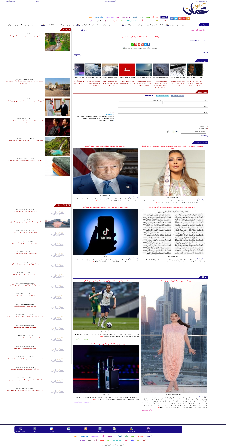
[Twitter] (162, 96)
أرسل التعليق (203, 135)
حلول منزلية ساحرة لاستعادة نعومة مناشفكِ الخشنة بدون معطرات (25, 160)
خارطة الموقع (131, 431)
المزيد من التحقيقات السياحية (81, 339)
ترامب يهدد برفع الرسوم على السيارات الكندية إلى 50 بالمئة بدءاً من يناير (105, 146)
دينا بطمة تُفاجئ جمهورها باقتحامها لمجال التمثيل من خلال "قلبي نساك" (25, 358)
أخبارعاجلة (202, 30)
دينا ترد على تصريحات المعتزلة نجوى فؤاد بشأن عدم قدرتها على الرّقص (25, 390)
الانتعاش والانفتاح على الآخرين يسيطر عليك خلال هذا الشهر (25, 285)
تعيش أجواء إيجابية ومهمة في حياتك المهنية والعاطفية (25, 369)
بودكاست (148, 431)
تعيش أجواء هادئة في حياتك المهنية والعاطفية (25, 232)
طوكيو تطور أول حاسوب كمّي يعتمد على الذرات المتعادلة (86, 24)
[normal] (84, 30)
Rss (86, 431)
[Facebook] (177, 96)
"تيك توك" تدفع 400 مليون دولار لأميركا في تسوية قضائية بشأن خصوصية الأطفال (105, 207)
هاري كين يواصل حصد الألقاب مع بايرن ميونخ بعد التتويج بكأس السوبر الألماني (106, 281)
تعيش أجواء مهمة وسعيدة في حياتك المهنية (25, 348)
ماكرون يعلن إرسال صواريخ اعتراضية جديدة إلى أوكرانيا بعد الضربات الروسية (194, 83)
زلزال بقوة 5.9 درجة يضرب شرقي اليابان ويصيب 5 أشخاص (178, 83)
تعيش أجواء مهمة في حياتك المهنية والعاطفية (25, 295)
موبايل (35, 431)
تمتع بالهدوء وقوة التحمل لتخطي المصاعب (25, 306)
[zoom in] (82, 30)
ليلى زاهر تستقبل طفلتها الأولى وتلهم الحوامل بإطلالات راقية (173, 281)
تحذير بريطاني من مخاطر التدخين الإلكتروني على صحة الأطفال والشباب (106, 344)
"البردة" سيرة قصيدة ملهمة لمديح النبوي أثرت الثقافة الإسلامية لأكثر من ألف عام (172, 207)
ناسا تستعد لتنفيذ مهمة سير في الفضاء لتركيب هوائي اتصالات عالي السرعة (126, 24)
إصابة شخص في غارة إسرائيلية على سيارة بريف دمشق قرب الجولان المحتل (45, 24)
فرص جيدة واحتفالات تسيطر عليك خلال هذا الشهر (25, 243)
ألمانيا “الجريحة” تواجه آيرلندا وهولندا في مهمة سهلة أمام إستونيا (25, 379)
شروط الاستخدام (110, 114)
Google (7, 1)
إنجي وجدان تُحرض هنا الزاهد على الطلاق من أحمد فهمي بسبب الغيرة (25, 316)
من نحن (114, 431)
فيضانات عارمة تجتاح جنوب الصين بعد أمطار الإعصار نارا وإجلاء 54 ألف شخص (144, 83)
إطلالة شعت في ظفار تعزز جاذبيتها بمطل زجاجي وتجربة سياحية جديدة (25, 140)
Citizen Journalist (100, 431)
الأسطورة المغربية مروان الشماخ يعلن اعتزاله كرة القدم (25, 337)
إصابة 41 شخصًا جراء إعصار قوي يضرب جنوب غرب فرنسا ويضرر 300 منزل (170, 24)
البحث (37, 1)
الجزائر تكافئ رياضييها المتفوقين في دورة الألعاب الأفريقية (25, 264)
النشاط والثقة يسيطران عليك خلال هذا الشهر (25, 327)
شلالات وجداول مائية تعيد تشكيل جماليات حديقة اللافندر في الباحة (25, 36)
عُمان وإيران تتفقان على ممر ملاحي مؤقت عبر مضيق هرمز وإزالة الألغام (25, 101)
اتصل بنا (52, 431)
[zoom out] (87, 30)
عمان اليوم (12, 1)
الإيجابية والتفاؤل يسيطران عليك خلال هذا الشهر (25, 253)
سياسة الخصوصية (20, 431)
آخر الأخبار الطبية (146, 410)
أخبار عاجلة (194, 30)
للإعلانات (69, 431)
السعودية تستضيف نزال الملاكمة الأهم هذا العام (25, 274)
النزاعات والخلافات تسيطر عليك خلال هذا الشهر (25, 211)
